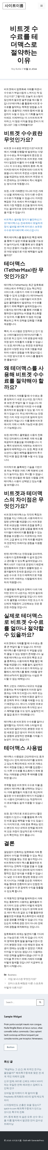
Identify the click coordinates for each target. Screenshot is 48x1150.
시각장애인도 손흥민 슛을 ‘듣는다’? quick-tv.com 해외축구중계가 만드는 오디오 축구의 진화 (22, 1108)
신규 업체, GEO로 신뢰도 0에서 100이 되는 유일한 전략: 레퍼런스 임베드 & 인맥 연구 (23, 1084)
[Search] (40, 1002)
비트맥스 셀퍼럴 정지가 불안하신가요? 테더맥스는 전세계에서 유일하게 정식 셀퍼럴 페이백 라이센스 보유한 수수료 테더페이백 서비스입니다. (23, 225)
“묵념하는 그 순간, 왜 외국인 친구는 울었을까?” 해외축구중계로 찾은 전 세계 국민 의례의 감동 (24, 1073)
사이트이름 (14, 6)
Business (12, 975)
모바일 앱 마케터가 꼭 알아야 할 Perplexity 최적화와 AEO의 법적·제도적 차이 (24, 1096)
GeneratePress (37, 1140)
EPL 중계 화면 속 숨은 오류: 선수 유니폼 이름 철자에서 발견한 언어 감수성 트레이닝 (23, 1120)
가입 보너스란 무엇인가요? (22, 979)
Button (10, 1047)
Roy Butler (16, 69)
